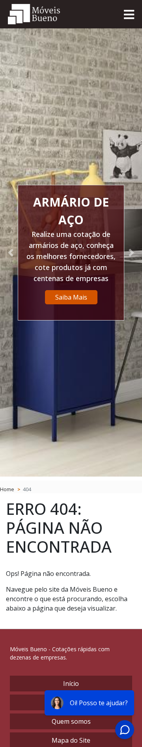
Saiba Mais (71, 297)
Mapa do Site (71, 740)
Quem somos (71, 721)
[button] (10, 252)
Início (71, 683)
